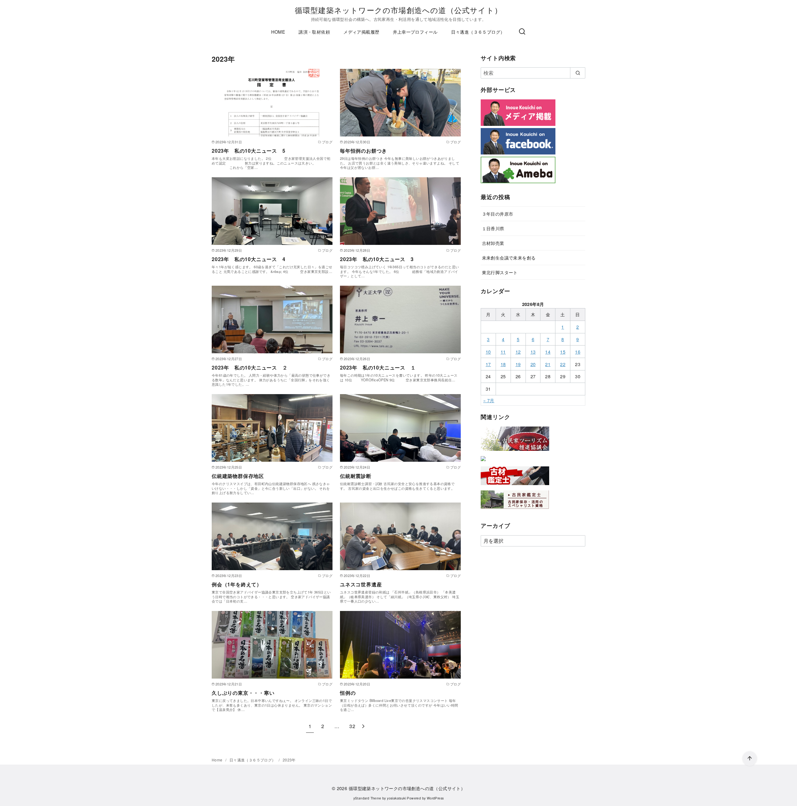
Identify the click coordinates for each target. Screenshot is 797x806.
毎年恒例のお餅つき (363, 150)
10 (488, 351)
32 (352, 726)
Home (218, 759)
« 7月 (488, 400)
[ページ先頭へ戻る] (750, 758)
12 (518, 351)
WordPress (435, 798)
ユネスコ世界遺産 (361, 584)
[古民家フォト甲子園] (483, 462)
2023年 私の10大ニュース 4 (248, 259)
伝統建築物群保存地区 (238, 475)
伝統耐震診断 (355, 475)
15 (562, 351)
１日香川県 (493, 228)
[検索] (522, 31)
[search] (577, 73)
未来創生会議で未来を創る (509, 257)
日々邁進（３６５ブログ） (478, 31)
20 (533, 364)
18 (503, 364)
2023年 (289, 759)
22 (562, 364)
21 (547, 364)
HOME (278, 31)
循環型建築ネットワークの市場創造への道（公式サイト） (398, 9)
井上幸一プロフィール (415, 31)
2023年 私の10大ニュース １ (378, 367)
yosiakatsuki (396, 798)
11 (503, 351)
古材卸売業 (493, 243)
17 (488, 364)
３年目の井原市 (497, 213)
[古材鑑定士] (515, 486)
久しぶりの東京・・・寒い (243, 692)
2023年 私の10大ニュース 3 (377, 259)
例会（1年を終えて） (237, 584)
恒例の (348, 692)
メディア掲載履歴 (361, 31)
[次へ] (363, 726)
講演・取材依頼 (314, 31)
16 (577, 351)
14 (547, 351)
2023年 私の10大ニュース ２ (250, 367)
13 (533, 351)
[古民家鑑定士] (515, 510)
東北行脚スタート (500, 272)
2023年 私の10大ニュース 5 (248, 150)
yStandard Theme (367, 798)
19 (518, 364)
